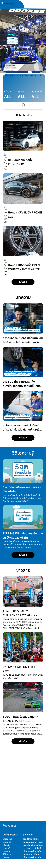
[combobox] (9, 97)
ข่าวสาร (6, 857)
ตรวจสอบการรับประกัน (32, 848)
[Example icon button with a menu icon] (40, 4)
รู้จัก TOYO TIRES (31, 839)
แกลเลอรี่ (6, 848)
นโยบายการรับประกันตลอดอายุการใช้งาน (32, 853)
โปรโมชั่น (6, 845)
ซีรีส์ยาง (21, 91)
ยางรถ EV (7, 842)
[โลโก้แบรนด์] (10, 4)
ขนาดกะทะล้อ (37, 91)
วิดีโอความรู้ (7, 854)
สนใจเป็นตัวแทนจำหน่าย (33, 842)
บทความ (6, 851)
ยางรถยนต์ (7, 839)
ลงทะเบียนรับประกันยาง (33, 845)
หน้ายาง (8, 91)
